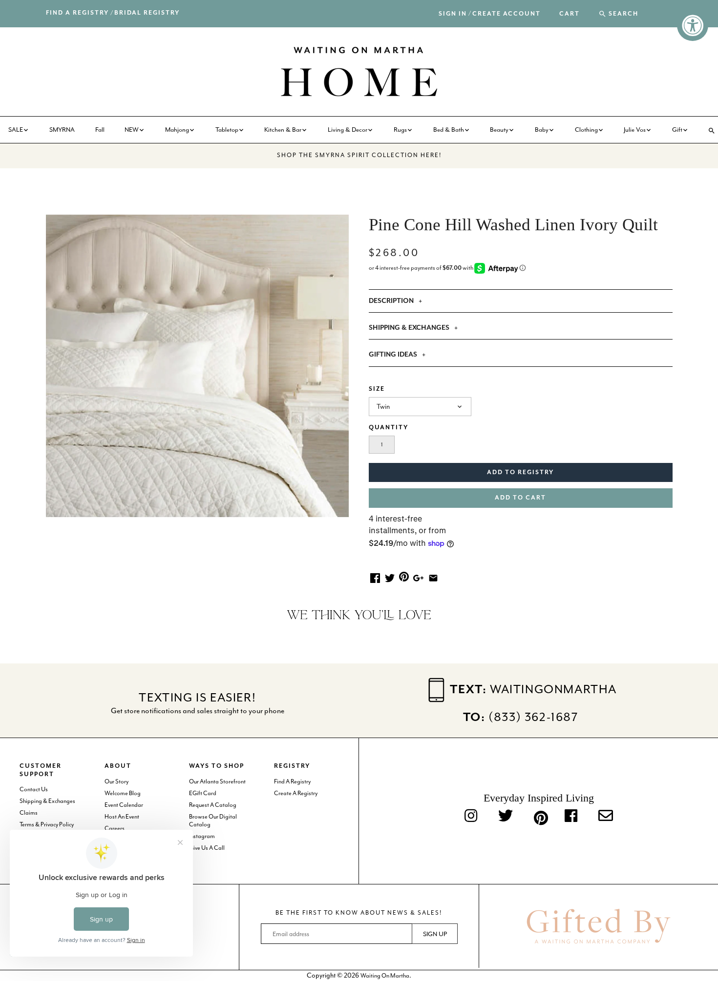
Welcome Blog (123, 793)
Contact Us (34, 789)
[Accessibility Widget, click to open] (692, 25)
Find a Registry (77, 13)
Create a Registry (295, 793)
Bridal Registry (147, 13)
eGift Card (202, 793)
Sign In (453, 14)
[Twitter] (505, 816)
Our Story (116, 781)
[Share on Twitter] (390, 577)
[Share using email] (433, 577)
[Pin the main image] (404, 576)
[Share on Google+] (418, 577)
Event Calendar (124, 805)
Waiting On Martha (384, 976)
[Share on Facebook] (375, 577)
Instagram (202, 836)
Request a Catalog (212, 805)
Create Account (506, 14)
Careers (115, 828)
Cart (569, 14)
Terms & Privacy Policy (47, 824)
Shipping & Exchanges (47, 801)
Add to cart (520, 497)
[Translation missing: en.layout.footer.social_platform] (605, 816)
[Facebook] (571, 816)
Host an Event (122, 817)
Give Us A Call (207, 848)
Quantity (388, 427)
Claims (29, 813)
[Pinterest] (539, 816)
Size (377, 389)
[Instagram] (471, 816)
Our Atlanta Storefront (217, 781)
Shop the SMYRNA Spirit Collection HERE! (359, 155)
